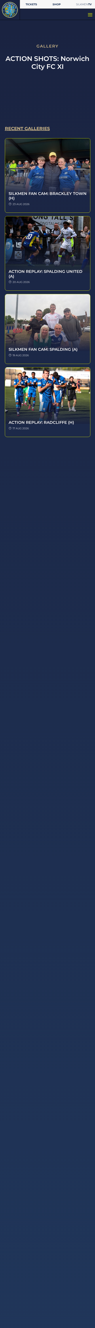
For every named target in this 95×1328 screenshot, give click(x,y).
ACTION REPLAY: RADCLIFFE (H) (41, 422)
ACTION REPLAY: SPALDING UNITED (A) (45, 274)
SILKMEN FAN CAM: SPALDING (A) (43, 349)
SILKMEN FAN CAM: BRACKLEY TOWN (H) (48, 196)
